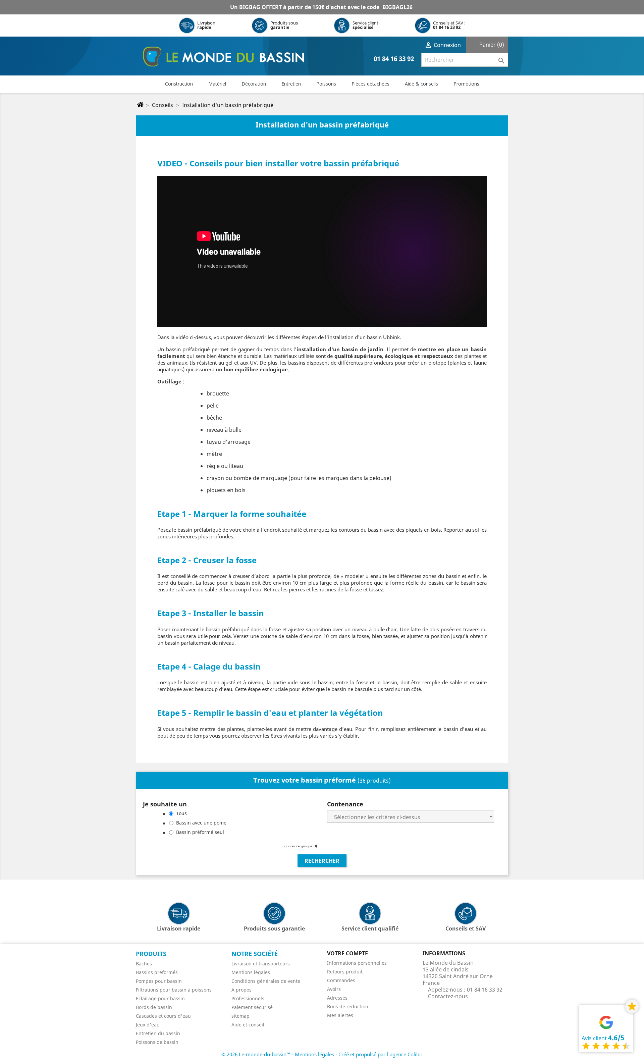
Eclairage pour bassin (160, 998)
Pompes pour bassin (159, 981)
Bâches (144, 963)
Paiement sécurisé (252, 1007)
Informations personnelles (357, 963)
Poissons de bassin (157, 1042)
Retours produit (345, 971)
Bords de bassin (154, 1007)
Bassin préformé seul (200, 832)
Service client (365, 25)
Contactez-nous (448, 996)
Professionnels (247, 998)
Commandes (341, 980)
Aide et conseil (247, 1024)
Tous (181, 813)
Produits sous (284, 25)
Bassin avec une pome (201, 822)
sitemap (240, 1016)
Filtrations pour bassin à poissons (174, 990)
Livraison (206, 25)
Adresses (337, 998)
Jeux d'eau (148, 1024)
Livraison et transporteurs (260, 963)
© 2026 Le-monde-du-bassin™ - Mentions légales (278, 1054)
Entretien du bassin (158, 1033)
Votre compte (347, 953)
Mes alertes (340, 1015)
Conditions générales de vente (265, 981)
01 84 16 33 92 (447, 27)
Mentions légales (250, 972)
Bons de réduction (347, 1006)
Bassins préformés (157, 972)
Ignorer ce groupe (298, 846)
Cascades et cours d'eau (163, 1016)
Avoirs (334, 989)
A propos (241, 990)
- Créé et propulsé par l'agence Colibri (379, 1054)
